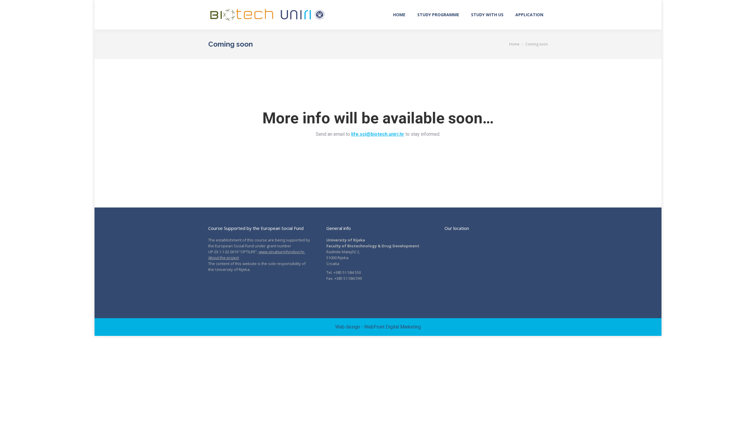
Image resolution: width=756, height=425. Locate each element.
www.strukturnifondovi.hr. (282, 251)
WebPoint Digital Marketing (392, 327)
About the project (223, 257)
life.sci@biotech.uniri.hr (377, 134)
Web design (347, 327)
